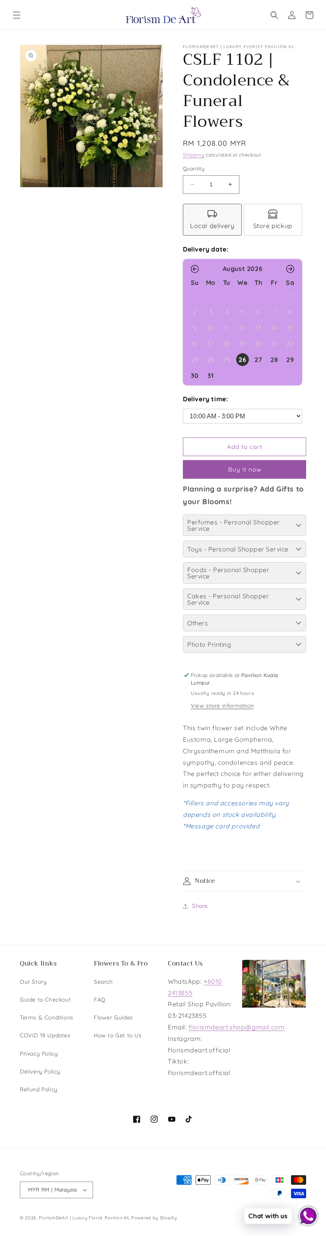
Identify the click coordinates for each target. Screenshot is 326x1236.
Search (103, 981)
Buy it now (244, 469)
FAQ (100, 999)
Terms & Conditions (47, 1017)
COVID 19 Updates (45, 1035)
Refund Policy (39, 1089)
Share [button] (200, 905)
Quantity (193, 168)
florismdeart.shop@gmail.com (236, 1027)
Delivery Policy (40, 1071)
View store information (222, 705)
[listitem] (212, 220)
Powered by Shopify (154, 1218)
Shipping (193, 155)
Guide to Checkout (45, 999)
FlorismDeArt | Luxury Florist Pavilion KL (84, 1218)
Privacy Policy (39, 1053)
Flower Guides (113, 1017)
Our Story (33, 981)
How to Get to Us (118, 1035)
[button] (16, 15)
